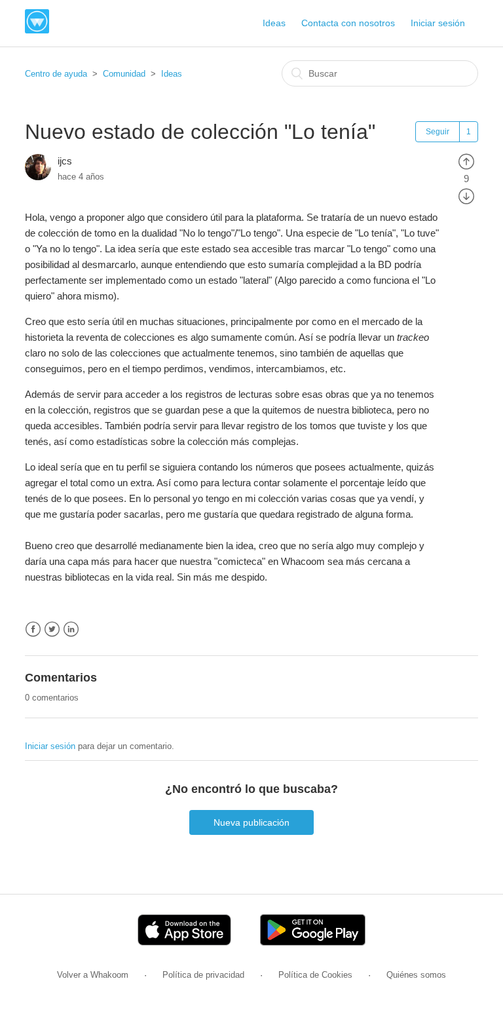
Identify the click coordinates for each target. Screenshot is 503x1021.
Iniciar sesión (50, 746)
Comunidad (124, 74)
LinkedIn (71, 629)
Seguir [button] (437, 131)
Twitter (52, 629)
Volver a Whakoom (92, 975)
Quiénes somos (416, 975)
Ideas (274, 23)
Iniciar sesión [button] (438, 23)
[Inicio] (37, 29)
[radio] (466, 160)
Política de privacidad (203, 975)
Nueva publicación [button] (251, 822)
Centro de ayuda (56, 74)
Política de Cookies (315, 975)
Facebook (33, 629)
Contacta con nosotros (348, 23)
